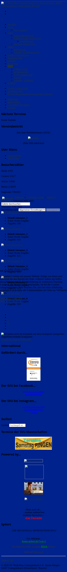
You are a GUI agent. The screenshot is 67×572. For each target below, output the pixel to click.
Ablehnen (17, 298)
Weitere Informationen (11, 301)
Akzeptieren (6, 298)
